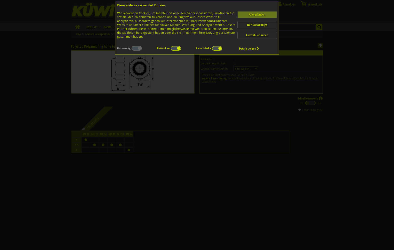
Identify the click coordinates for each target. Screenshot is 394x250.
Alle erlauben (257, 14)
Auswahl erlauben (257, 35)
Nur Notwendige (257, 25)
